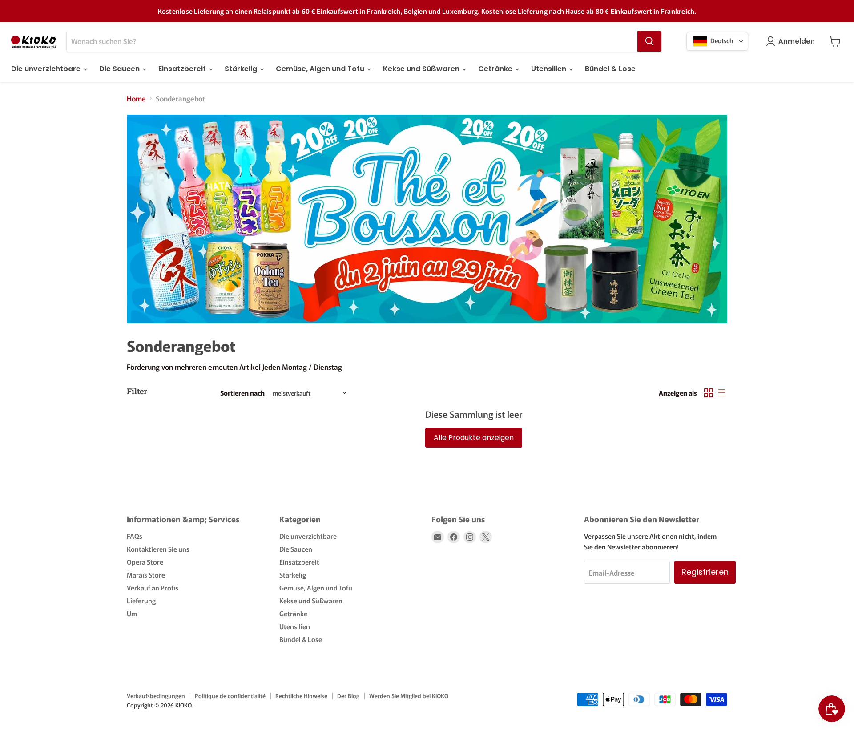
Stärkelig (242, 69)
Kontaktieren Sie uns (158, 548)
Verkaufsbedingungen (156, 695)
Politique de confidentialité (230, 695)
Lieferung (141, 600)
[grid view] (708, 393)
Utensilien (549, 69)
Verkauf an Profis (152, 587)
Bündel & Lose (610, 69)
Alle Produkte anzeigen (474, 437)
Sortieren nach (242, 392)
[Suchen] (649, 41)
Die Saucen (120, 69)
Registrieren (705, 572)
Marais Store (146, 574)
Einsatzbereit (183, 69)
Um (132, 613)
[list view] (721, 393)
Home (136, 98)
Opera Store (145, 561)
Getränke (496, 69)
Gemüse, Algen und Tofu (321, 69)
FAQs (134, 536)
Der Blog (348, 695)
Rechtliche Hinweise (301, 695)
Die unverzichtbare (46, 69)
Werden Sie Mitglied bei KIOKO (408, 695)
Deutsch (721, 40)
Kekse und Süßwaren (422, 69)
